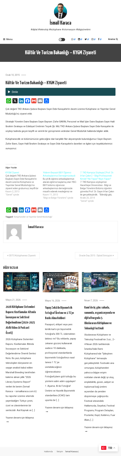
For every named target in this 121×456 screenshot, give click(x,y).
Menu (9, 39)
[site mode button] (62, 39)
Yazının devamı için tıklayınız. (20, 417)
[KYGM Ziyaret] (24, 183)
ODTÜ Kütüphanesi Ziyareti (22, 255)
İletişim (60, 451)
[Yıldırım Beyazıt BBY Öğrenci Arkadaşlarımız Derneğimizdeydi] (61, 185)
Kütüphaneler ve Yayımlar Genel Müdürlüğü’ (33, 217)
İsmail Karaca (60, 23)
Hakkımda (48, 451)
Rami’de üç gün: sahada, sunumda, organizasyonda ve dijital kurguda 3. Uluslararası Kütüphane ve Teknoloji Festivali (99, 318)
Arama (111, 39)
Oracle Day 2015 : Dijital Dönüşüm (95, 255)
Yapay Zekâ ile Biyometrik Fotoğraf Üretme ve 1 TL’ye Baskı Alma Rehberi (59, 313)
